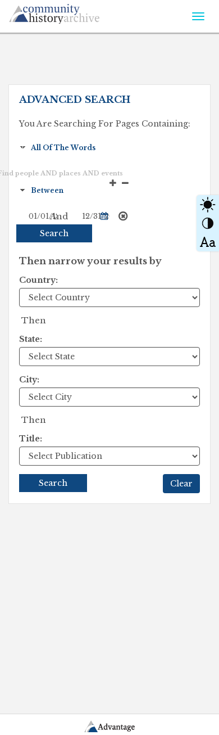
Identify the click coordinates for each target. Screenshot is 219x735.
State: (30, 339)
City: (29, 380)
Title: (30, 439)
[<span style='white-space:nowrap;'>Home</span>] (76, 12)
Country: (38, 280)
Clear (181, 484)
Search (54, 233)
